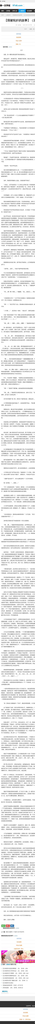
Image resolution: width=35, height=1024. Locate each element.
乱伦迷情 (29, 10)
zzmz (10, 47)
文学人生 (14, 10)
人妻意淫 (22, 10)
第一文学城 (18, 25)
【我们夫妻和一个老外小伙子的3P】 (15, 932)
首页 (2, 10)
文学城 (8, 10)
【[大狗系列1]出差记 (7, 983)
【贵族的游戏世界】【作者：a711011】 (12, 985)
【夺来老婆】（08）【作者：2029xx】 (12, 987)
